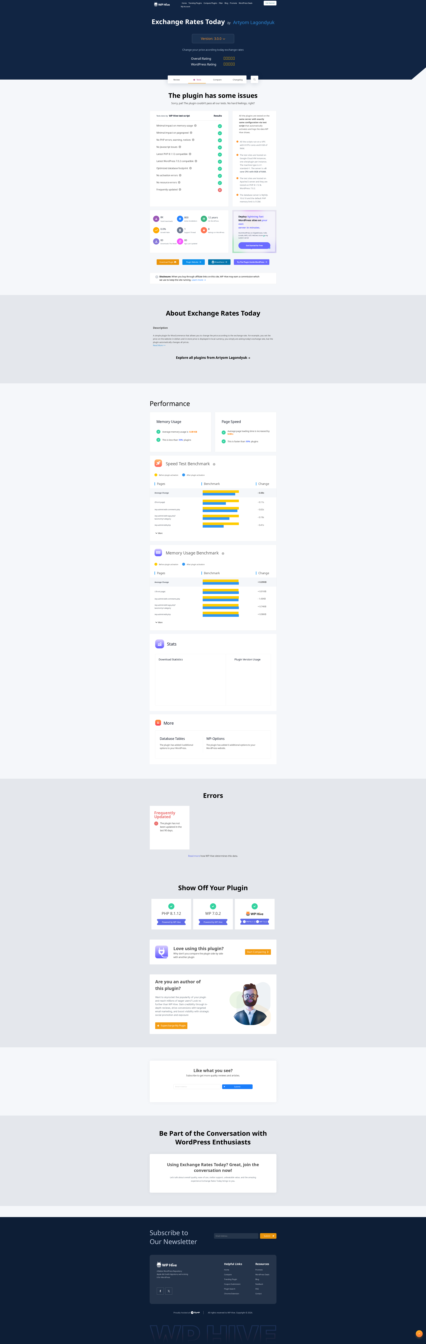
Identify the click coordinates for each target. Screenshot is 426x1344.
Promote (233, 3)
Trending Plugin (230, 1279)
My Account (185, 7)
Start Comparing (256, 951)
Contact (258, 1293)
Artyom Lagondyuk (253, 22)
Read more (194, 855)
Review (176, 79)
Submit (237, 1086)
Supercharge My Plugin (173, 1025)
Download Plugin (166, 262)
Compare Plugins (210, 3)
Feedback (259, 1284)
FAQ (257, 1289)
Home (184, 3)
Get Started (270, 3)
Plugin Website (192, 262)
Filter (221, 3)
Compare (217, 79)
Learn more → (199, 279)
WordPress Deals (245, 3)
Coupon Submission (232, 1284)
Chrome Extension (231, 1293)
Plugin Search (229, 1289)
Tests (198, 79)
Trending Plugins (195, 3)
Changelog (238, 79)
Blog (226, 3)
